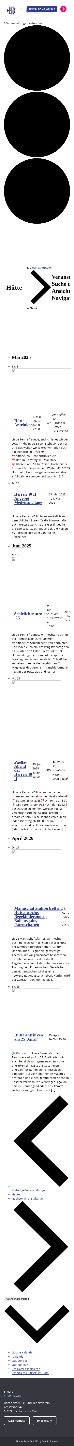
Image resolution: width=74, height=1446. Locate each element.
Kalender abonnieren (17, 1298)
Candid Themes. (50, 1441)
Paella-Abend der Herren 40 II (23, 770)
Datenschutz (16, 1421)
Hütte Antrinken (23, 423)
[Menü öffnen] (21, 9)
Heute (16, 1194)
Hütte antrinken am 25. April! (28, 1037)
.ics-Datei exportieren (26, 1369)
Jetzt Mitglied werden (42, 9)
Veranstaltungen (41, 268)
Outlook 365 (20, 1360)
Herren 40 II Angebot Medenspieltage (28, 498)
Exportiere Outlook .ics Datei (30, 1373)
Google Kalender (23, 1352)
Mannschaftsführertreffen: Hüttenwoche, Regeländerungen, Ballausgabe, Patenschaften (38, 916)
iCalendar (18, 1356)
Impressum (44, 1421)
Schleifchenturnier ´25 (30, 616)
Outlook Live (20, 1365)
